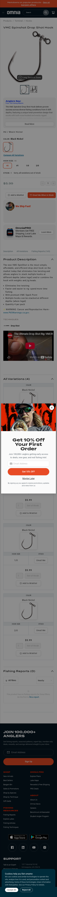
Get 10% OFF (28, 471)
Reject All (26, 890)
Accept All (11, 890)
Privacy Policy (30, 885)
